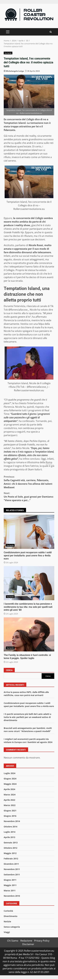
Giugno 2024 (10, 778)
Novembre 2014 (12, 821)
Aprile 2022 (9, 799)
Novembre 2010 (12, 895)
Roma (49, 462)
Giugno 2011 (10, 879)
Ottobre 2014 (10, 826)
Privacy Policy (41, 940)
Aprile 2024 (9, 789)
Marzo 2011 (9, 890)
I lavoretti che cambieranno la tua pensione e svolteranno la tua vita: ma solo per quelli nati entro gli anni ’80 (29, 583)
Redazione (26, 940)
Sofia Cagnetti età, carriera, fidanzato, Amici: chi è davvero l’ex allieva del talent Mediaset (28, 482)
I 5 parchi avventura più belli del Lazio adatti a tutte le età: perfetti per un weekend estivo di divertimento (27, 717)
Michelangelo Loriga (15, 71)
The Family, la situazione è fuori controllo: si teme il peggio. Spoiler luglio (29, 634)
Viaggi (7, 932)
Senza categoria (12, 926)
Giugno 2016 (10, 815)
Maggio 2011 (10, 885)
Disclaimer (28, 944)
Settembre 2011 (12, 874)
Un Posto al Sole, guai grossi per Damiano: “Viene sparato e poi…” (29, 496)
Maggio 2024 (10, 783)
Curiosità (8, 53)
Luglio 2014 (9, 831)
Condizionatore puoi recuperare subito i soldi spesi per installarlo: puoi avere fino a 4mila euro (29, 532)
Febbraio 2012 (11, 858)
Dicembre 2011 (11, 863)
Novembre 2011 (12, 869)
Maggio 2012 (10, 853)
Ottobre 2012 (10, 847)
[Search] (51, 32)
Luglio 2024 (9, 773)
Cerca (9, 670)
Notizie (7, 921)
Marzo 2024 (9, 794)
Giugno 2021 (10, 810)
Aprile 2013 (9, 837)
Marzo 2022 (9, 805)
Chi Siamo (12, 940)
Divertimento (10, 916)
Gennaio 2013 (11, 842)
